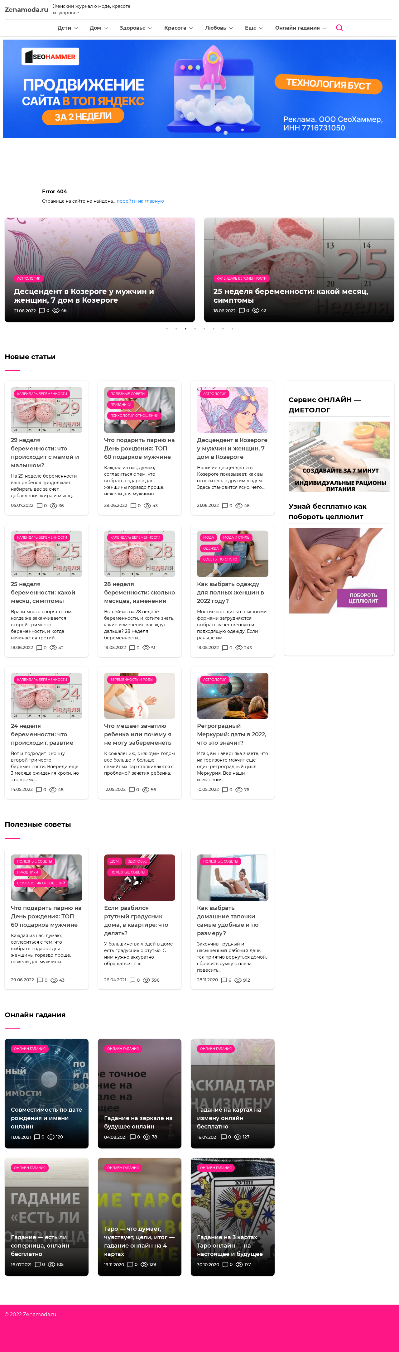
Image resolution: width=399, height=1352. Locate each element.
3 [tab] (185, 328)
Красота (175, 28)
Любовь (215, 28)
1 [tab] (167, 328)
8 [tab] (232, 328)
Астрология (214, 394)
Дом (95, 28)
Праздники (120, 405)
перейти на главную (140, 201)
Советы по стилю (220, 559)
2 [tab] (176, 328)
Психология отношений (134, 416)
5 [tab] (204, 328)
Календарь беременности (42, 394)
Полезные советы (127, 394)
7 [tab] (223, 328)
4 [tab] (195, 328)
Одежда (211, 548)
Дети (64, 28)
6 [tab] (213, 328)
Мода (208, 538)
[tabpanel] (100, 270)
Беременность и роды (131, 680)
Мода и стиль (236, 538)
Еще (251, 28)
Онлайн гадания (297, 28)
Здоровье (133, 28)
